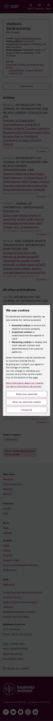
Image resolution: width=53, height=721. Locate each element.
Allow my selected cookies (26, 402)
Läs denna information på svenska (23, 386)
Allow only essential (26, 394)
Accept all (26, 409)
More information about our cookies (25, 383)
